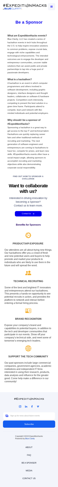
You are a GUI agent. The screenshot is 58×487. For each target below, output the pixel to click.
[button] (51, 6)
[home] (25, 6)
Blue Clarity (30, 439)
